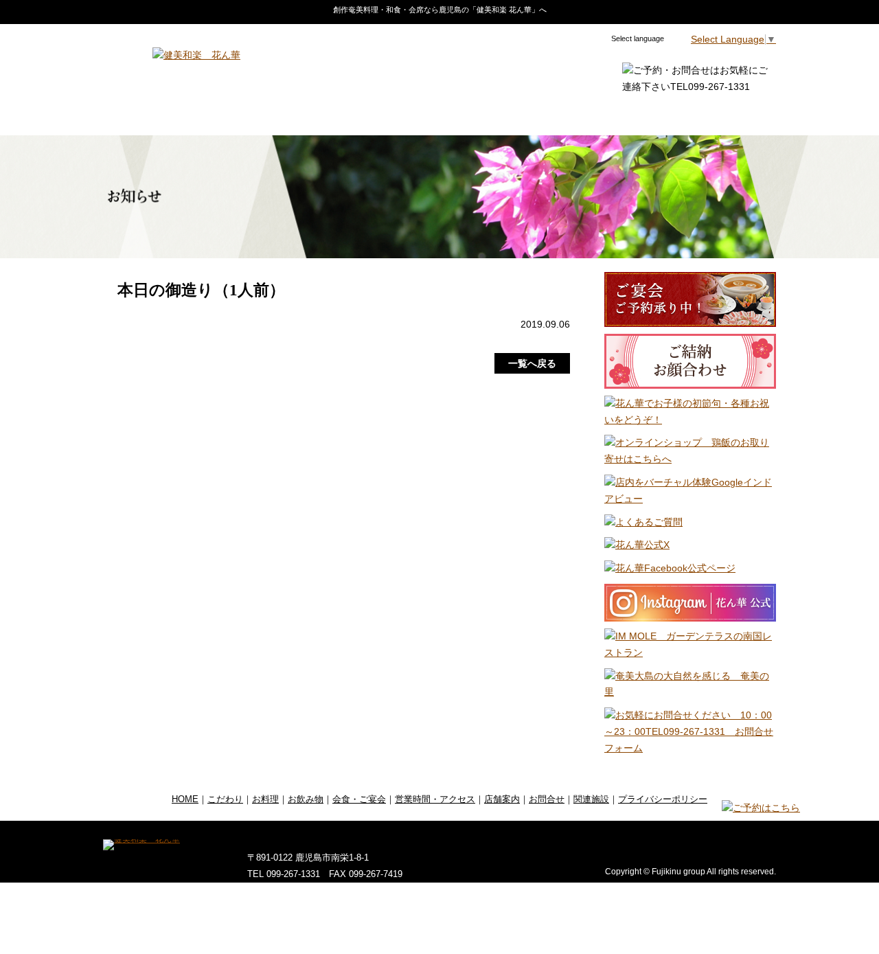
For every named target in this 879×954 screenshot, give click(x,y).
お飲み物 (302, 113)
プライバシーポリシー (662, 799)
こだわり (187, 113)
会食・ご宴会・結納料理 (403, 113)
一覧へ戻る (532, 363)
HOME (129, 113)
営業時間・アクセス (531, 113)
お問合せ (683, 113)
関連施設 (745, 113)
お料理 (245, 113)
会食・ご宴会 (359, 799)
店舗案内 (620, 113)
